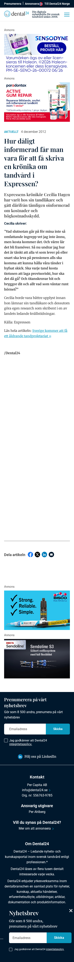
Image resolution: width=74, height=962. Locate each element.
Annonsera (32, 3)
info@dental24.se (34, 790)
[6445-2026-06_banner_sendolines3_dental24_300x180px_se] (37, 658)
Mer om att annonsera (35, 828)
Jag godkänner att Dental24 (28, 742)
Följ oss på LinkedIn (40, 756)
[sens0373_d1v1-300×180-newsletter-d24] (37, 53)
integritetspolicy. (20, 744)
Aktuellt (11, 132)
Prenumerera (12, 3)
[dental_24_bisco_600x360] (37, 610)
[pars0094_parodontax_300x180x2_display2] (37, 102)
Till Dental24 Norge (57, 3)
